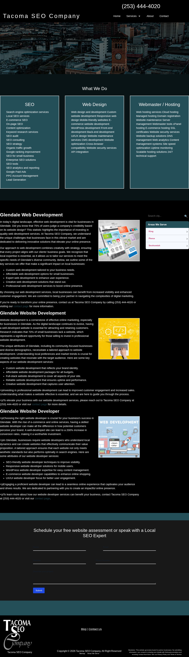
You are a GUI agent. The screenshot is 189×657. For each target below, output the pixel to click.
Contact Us (95, 629)
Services (131, 16)
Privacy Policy (162, 654)
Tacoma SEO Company (41, 16)
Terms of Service (176, 654)
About (150, 16)
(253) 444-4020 (141, 6)
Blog (83, 629)
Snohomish (154, 245)
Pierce (152, 238)
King (151, 231)
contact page (21, 306)
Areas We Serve (93, 653)
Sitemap (82, 653)
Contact (164, 16)
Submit (39, 590)
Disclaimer (131, 650)
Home (116, 16)
